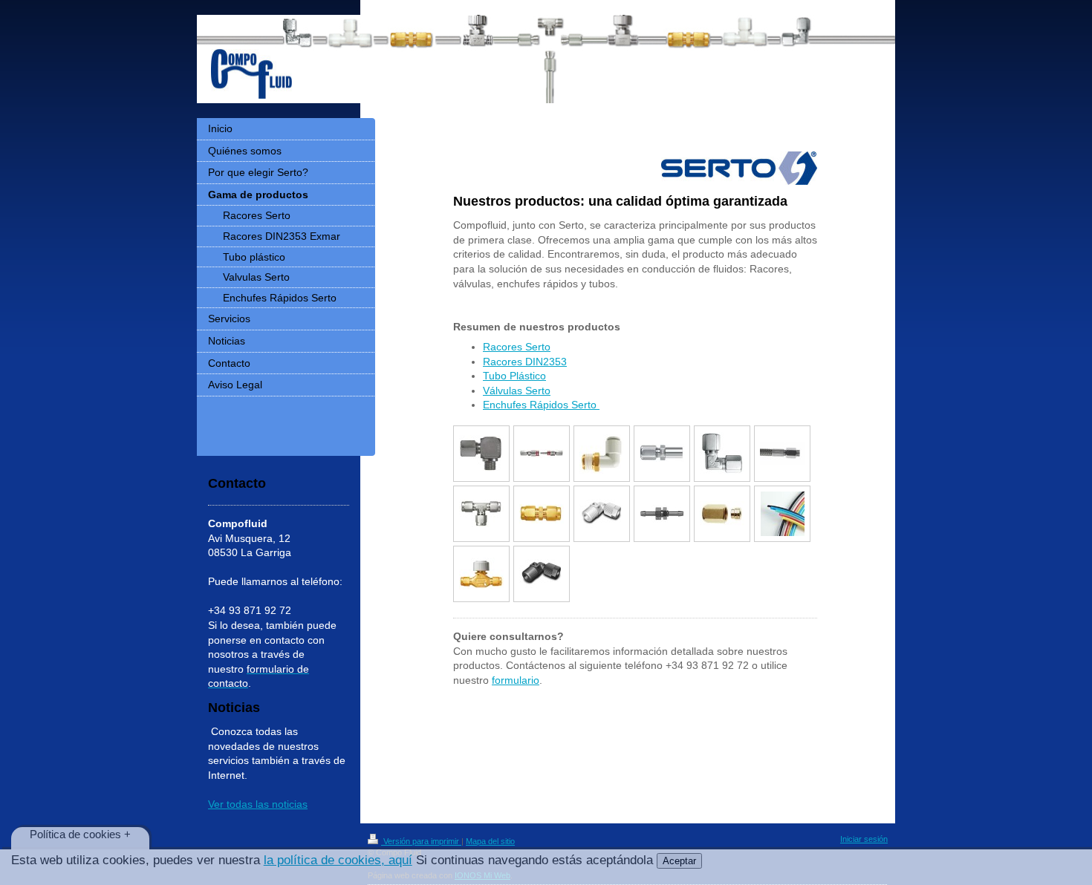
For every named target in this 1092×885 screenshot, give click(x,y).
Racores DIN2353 (525, 362)
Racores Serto (516, 347)
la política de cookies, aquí (338, 860)
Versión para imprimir (421, 841)
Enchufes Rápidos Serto (541, 405)
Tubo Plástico (514, 376)
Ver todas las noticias (258, 804)
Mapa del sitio (490, 841)
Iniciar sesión (864, 839)
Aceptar (679, 860)
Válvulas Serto (516, 390)
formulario (515, 680)
